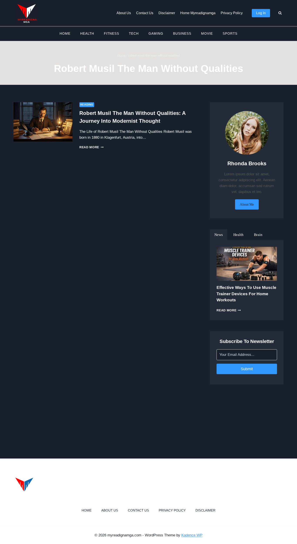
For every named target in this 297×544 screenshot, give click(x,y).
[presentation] (42, 122)
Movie (207, 33)
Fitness (111, 33)
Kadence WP (191, 535)
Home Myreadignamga (197, 13)
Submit (247, 369)
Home (65, 33)
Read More (91, 147)
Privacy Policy (232, 13)
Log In (261, 13)
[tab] (218, 234)
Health (87, 33)
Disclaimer (167, 13)
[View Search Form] (280, 13)
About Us (124, 13)
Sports (230, 33)
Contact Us (144, 13)
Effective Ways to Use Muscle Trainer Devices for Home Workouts (246, 293)
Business (182, 33)
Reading (86, 104)
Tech (134, 33)
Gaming (155, 33)
